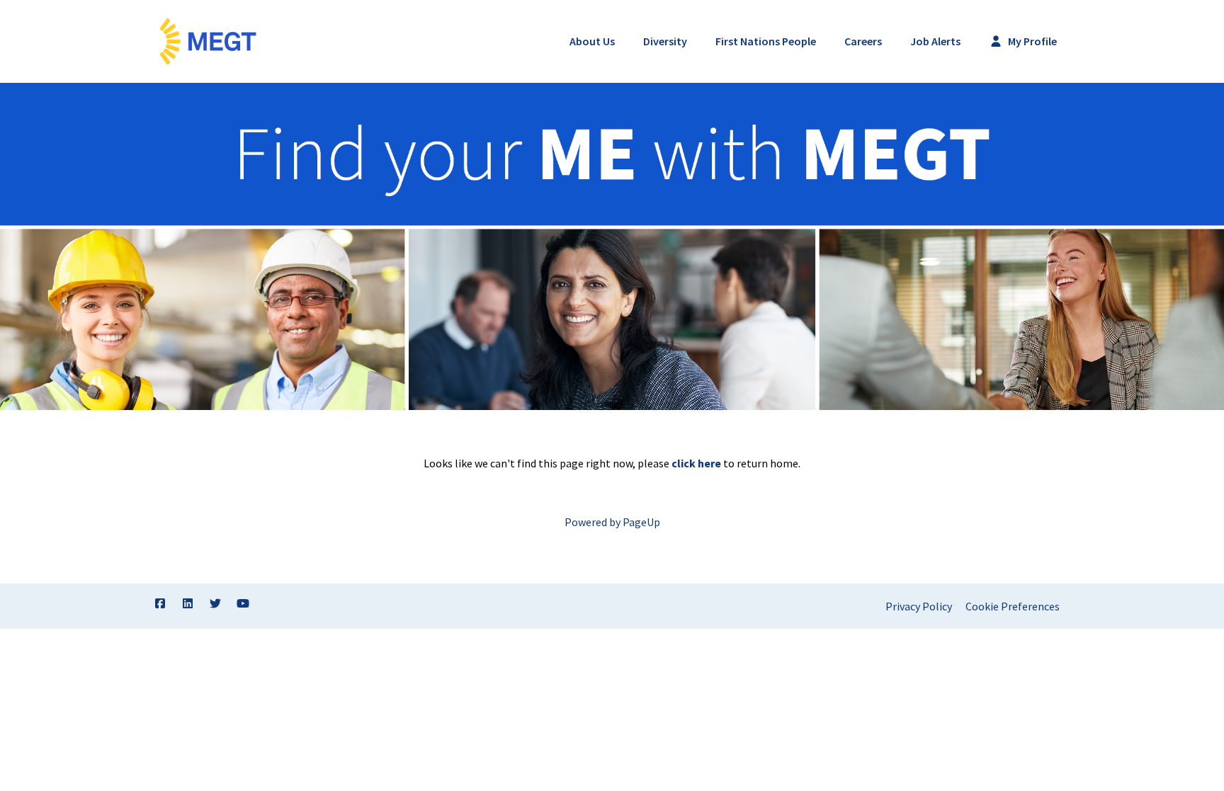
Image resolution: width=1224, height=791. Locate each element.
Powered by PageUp (612, 522)
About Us (592, 41)
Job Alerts (935, 41)
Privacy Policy (918, 606)
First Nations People (765, 41)
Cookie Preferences (1012, 606)
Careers (863, 41)
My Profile (1031, 41)
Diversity (665, 41)
